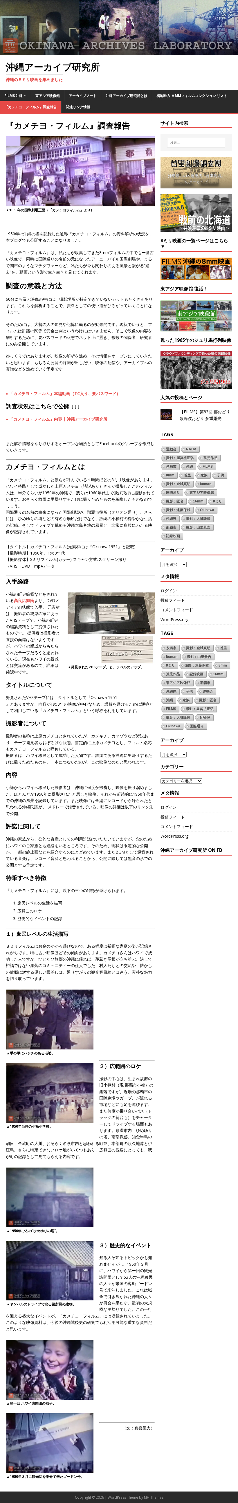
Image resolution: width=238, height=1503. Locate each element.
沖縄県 (171, 519)
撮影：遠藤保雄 (178, 510)
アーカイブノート (83, 95)
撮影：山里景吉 (198, 527)
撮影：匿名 (174, 501)
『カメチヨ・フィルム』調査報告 (31, 106)
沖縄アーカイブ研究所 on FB (191, 850)
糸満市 (171, 467)
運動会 (171, 449)
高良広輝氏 (24, 600)
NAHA (191, 449)
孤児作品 (210, 458)
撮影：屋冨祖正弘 (180, 458)
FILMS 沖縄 (13, 95)
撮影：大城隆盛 (198, 519)
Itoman (205, 484)
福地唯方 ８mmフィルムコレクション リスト (191, 95)
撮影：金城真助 (178, 484)
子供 (220, 475)
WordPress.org (174, 619)
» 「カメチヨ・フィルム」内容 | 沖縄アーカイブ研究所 (56, 419)
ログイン (169, 590)
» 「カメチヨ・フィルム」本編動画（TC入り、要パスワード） (63, 393)
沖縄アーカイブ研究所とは (126, 95)
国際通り (173, 493)
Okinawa (207, 510)
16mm (198, 501)
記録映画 (173, 536)
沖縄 (189, 467)
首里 (187, 475)
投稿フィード (173, 600)
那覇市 (171, 527)
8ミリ (217, 501)
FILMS (208, 467)
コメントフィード (177, 609)
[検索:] (196, 143)
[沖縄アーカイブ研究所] (119, 51)
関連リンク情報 (78, 106)
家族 (204, 475)
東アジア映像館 (47, 95)
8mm (170, 475)
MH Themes (153, 1497)
